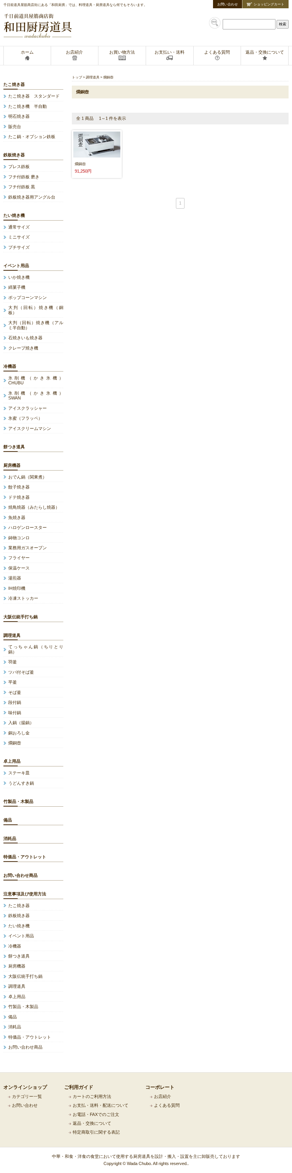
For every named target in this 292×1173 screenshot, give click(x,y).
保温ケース (19, 568)
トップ (77, 77)
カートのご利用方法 (92, 1096)
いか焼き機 (19, 277)
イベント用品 (16, 265)
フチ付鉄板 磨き (23, 177)
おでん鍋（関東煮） (27, 477)
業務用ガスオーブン (27, 548)
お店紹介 (162, 1096)
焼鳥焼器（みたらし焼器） (34, 507)
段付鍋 (14, 702)
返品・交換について (92, 1123)
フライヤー (19, 558)
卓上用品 (12, 761)
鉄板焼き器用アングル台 (31, 197)
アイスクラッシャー (27, 408)
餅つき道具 (14, 447)
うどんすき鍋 (21, 783)
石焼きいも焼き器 (25, 338)
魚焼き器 (16, 517)
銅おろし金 (19, 733)
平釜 (12, 682)
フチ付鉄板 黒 (21, 187)
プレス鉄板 (19, 166)
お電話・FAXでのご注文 (96, 1114)
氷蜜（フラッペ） (25, 418)
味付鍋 (14, 712)
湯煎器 (14, 578)
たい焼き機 (14, 215)
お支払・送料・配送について (100, 1105)
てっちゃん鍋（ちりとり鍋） (35, 649)
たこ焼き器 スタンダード (34, 96)
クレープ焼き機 (23, 348)
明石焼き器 (19, 116)
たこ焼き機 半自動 (27, 106)
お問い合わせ (227, 4)
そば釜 (14, 692)
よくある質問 (167, 1105)
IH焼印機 (16, 588)
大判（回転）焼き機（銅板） (35, 310)
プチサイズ (19, 247)
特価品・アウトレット (24, 857)
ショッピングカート (269, 4)
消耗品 (9, 838)
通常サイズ (19, 227)
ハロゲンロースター (27, 527)
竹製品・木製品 (18, 801)
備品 (7, 820)
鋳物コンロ (19, 538)
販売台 (14, 126)
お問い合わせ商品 (20, 875)
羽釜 (12, 662)
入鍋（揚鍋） (21, 722)
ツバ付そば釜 (21, 672)
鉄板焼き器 (14, 155)
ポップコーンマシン (27, 297)
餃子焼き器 (19, 487)
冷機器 (9, 366)
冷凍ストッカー (23, 598)
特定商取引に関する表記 (96, 1132)
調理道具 (93, 77)
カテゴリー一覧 (27, 1096)
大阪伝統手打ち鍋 (20, 617)
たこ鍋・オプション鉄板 (31, 136)
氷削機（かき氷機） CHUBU (35, 380)
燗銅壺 (14, 743)
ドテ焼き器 (19, 497)
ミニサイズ (19, 237)
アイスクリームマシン (29, 428)
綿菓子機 (16, 287)
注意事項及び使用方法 (24, 894)
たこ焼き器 (14, 84)
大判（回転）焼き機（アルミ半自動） (35, 325)
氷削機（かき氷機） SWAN (35, 395)
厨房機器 (12, 465)
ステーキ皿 (19, 773)
